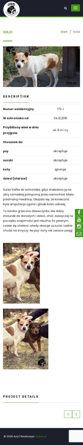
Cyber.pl (41, 436)
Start (64, 32)
